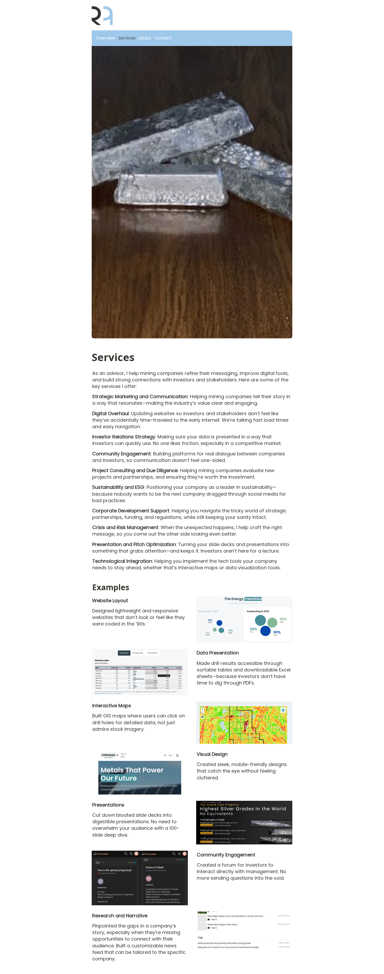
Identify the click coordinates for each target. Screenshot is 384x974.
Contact (163, 38)
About (145, 38)
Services (127, 38)
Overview (105, 38)
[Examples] (89, 584)
